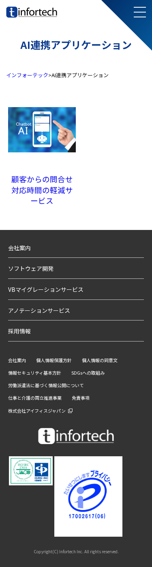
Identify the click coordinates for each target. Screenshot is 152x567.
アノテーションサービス (39, 310)
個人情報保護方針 (54, 360)
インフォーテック (27, 75)
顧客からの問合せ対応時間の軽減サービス (42, 189)
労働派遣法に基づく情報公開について (46, 385)
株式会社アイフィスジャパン (37, 410)
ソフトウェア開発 (31, 268)
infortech (17, 17)
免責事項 (81, 397)
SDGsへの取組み (88, 372)
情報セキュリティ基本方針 (34, 372)
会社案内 (19, 248)
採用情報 (19, 331)
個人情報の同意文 (100, 360)
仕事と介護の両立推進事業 (35, 397)
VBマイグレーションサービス (45, 289)
